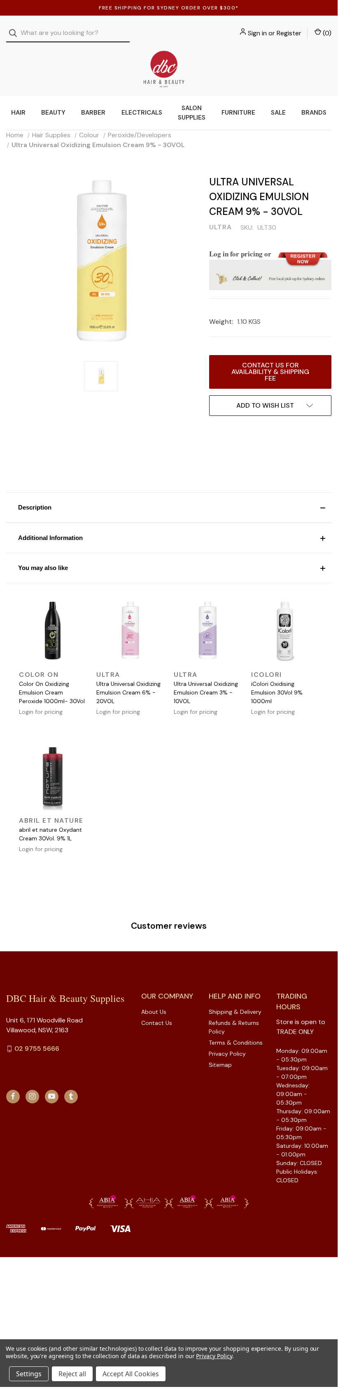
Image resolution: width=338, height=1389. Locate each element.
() (326, 33)
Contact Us (156, 1023)
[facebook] (12, 1096)
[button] (169, 507)
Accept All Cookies (131, 1373)
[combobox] (68, 33)
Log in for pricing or (240, 254)
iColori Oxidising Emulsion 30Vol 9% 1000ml (277, 692)
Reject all (72, 1373)
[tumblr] (71, 1096)
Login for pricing (41, 711)
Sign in (257, 33)
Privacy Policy (227, 1053)
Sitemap (220, 1064)
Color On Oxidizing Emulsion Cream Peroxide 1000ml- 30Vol (52, 692)
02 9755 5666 (36, 1048)
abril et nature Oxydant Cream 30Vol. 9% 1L (50, 834)
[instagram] (32, 1096)
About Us (153, 1011)
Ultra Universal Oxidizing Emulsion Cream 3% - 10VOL (206, 692)
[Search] (15, 33)
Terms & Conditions (236, 1042)
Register (289, 33)
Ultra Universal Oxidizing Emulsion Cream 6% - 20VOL (128, 692)
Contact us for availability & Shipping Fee (270, 372)
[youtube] (51, 1096)
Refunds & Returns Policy (234, 1027)
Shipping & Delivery (235, 1011)
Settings (29, 1373)
